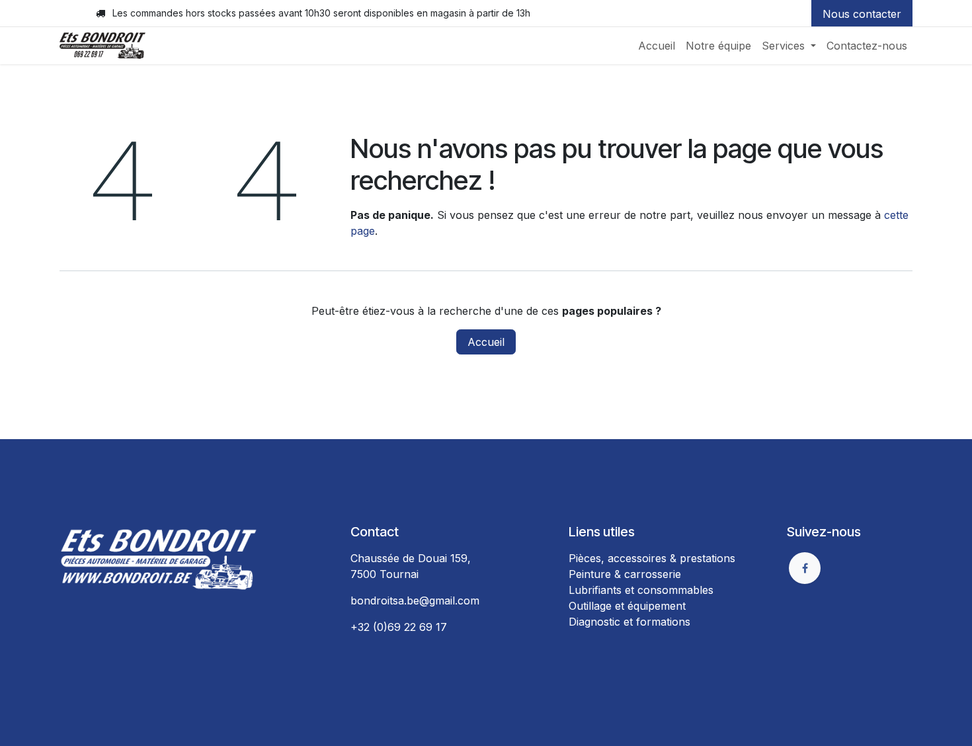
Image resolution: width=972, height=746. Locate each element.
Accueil (486, 342)
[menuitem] (656, 45)
